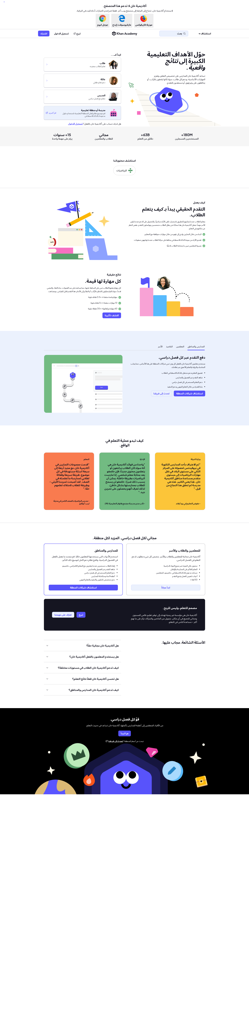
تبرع (78, 33)
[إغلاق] (4, 2)
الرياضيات (121, 170)
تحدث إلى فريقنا (115, 741)
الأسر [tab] (160, 346)
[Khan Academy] (124, 33)
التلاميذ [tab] (169, 346)
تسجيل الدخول (61, 33)
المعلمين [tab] (180, 346)
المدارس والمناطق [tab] (196, 346)
